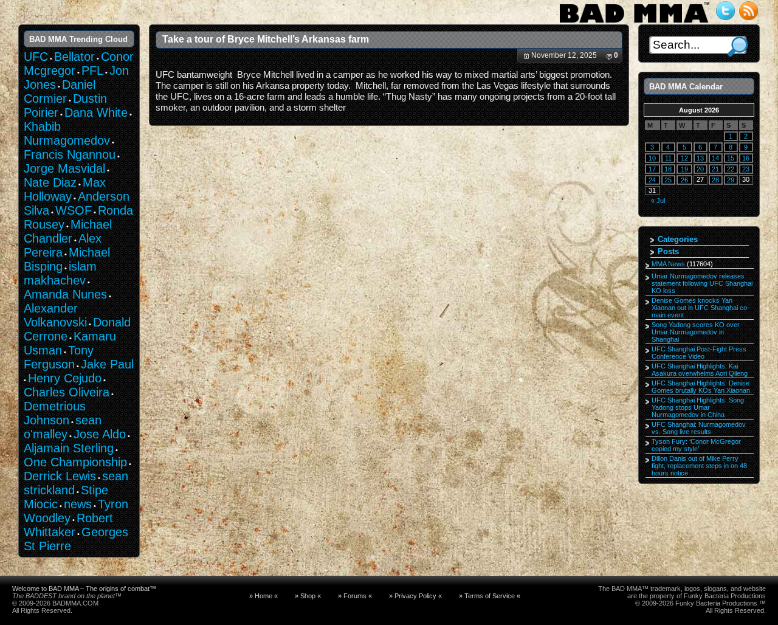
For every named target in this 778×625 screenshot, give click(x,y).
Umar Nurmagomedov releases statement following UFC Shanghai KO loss (702, 283)
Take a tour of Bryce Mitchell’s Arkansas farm (265, 38)
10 (652, 158)
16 (745, 158)
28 (715, 180)
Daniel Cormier (59, 91)
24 (652, 180)
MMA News (668, 264)
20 (700, 169)
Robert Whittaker (68, 525)
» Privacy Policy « (415, 595)
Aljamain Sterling (69, 448)
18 (668, 169)
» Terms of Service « (489, 595)
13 (700, 158)
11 (668, 158)
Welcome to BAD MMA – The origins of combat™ (84, 588)
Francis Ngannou (69, 154)
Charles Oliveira (66, 392)
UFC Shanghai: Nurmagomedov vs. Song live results (699, 428)
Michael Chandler (68, 231)
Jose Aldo (100, 434)
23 (745, 169)
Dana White (96, 112)
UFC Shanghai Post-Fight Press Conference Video (699, 352)
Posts (668, 251)
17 (652, 169)
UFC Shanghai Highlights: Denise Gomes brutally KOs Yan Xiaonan (701, 386)
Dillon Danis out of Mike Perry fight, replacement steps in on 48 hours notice (699, 466)
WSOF (73, 210)
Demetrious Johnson (55, 413)
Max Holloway (65, 189)
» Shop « (308, 595)
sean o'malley (63, 427)
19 (684, 169)
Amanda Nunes (65, 294)
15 (730, 158)
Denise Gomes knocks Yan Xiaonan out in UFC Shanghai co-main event (700, 308)
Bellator (74, 56)
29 (730, 180)
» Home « (263, 595)
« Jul (658, 200)
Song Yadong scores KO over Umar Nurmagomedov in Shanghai (696, 332)
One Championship (75, 462)
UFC (36, 56)
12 (684, 158)
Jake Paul (107, 364)
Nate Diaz (50, 182)
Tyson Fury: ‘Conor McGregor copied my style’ (696, 445)
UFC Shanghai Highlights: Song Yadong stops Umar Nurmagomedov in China (698, 407)
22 (730, 169)
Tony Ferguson (59, 357)
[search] (737, 46)
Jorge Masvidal (64, 168)
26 (684, 180)
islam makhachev (60, 273)
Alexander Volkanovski (55, 315)
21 (715, 169)
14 (715, 158)
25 (668, 180)
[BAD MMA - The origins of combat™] (634, 23)
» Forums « (355, 595)
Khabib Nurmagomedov (67, 133)
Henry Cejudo (65, 378)
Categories (678, 239)
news (78, 504)
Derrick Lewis (60, 476)
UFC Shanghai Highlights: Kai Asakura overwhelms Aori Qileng (700, 369)
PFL (92, 70)
